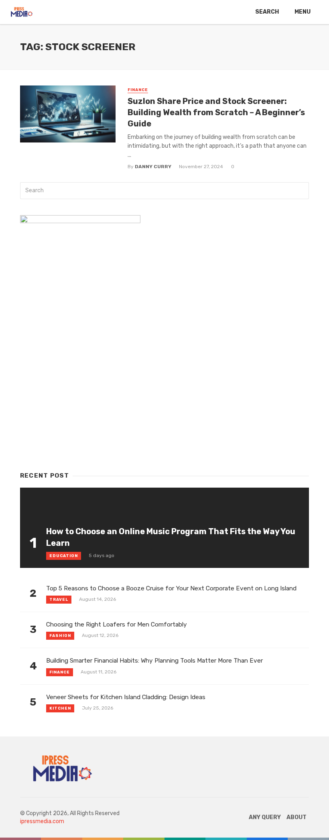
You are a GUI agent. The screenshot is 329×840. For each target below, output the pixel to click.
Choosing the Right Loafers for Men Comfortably (116, 624)
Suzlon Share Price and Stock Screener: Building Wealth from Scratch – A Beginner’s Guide (216, 112)
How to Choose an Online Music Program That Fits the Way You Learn (170, 537)
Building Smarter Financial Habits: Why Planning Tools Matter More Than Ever (154, 660)
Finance (138, 89)
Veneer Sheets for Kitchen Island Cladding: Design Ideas (125, 697)
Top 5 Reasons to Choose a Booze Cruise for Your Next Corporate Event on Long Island (171, 588)
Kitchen (60, 708)
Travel (58, 599)
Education (63, 555)
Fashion (60, 635)
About (296, 817)
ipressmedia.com (42, 821)
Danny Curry (153, 166)
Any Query (265, 817)
